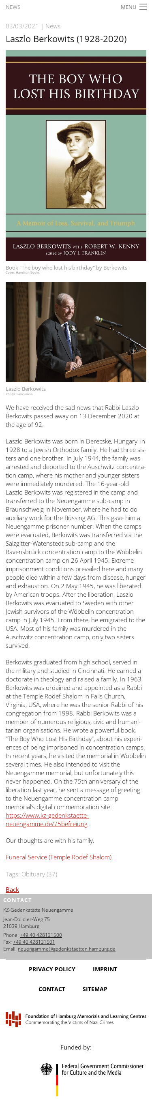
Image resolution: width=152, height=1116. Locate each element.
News (13, 7)
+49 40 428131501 (34, 941)
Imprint (105, 969)
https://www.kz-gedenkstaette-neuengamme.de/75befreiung (47, 819)
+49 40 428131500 (41, 935)
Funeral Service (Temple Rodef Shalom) (58, 857)
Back (12, 889)
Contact (52, 989)
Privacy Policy (52, 969)
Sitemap (95, 989)
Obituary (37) (39, 874)
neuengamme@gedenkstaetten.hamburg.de (67, 948)
